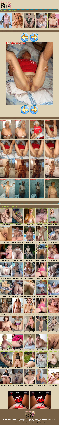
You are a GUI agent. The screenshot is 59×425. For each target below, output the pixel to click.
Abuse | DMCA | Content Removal (35, 422)
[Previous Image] (24, 41)
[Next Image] (34, 41)
